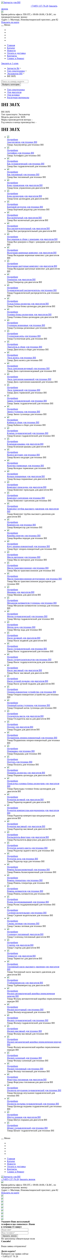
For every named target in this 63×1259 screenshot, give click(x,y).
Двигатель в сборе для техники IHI (24, 347)
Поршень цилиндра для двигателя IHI (26, 772)
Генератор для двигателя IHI (21, 279)
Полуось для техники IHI (19, 762)
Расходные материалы (18, 97)
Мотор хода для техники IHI (21, 627)
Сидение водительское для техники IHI (26, 912)
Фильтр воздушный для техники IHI (25, 1009)
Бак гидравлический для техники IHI (25, 163)
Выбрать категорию (11, 84)
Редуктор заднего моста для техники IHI (27, 848)
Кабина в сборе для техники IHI (23, 422)
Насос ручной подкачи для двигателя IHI (27, 681)
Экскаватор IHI (14, 73)
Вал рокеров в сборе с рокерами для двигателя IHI (32, 239)
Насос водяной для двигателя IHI (23, 638)
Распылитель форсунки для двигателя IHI (28, 837)
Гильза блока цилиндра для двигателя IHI (28, 303)
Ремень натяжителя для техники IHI (25, 891)
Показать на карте (10, 22)
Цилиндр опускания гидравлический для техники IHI (34, 1090)
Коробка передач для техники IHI (23, 535)
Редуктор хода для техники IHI (22, 859)
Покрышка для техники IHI (21, 751)
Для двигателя (14, 92)
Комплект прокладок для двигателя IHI (26, 487)
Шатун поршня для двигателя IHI (24, 1117)
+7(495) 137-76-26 (39, 6)
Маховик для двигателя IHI (20, 592)
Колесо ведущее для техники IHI (23, 455)
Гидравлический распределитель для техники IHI (32, 290)
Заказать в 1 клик (9, 63)
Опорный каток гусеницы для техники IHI (28, 705)
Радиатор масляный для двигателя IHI (26, 826)
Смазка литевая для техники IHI (23, 923)
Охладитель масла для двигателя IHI (25, 716)
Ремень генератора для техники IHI (24, 880)
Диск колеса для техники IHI (21, 357)
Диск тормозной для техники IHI (23, 390)
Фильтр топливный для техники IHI (25, 1069)
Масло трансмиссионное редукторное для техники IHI (34, 579)
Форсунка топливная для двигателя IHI (26, 1079)
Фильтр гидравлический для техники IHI (27, 1020)
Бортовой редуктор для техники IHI (25, 207)
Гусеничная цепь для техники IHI (24, 336)
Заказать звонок (27, 1179)
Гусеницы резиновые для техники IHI (26, 325)
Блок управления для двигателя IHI (24, 185)
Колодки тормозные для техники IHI (25, 465)
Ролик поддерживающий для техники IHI (28, 902)
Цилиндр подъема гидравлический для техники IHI (33, 1104)
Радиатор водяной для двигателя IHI (25, 799)
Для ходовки (13, 95)
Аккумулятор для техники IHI (22, 142)
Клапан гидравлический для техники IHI (27, 433)
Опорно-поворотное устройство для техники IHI (31, 692)
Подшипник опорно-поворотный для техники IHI (32, 737)
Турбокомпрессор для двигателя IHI (25, 982)
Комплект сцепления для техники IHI (26, 498)
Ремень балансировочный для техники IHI (28, 869)
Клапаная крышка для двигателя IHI (25, 444)
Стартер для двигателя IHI (20, 945)
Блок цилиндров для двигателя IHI (24, 196)
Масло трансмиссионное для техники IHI (27, 568)
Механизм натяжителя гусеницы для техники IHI (32, 603)
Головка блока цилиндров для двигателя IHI (29, 314)
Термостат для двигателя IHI (21, 956)
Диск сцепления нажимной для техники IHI (29, 379)
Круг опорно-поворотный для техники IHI (28, 546)
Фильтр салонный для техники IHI (24, 1058)
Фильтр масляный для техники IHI (24, 1031)
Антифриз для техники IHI (20, 153)
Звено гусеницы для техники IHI (23, 411)
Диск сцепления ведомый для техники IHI (28, 368)
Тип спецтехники (16, 71)
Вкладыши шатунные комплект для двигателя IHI (32, 266)
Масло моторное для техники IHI (23, 557)
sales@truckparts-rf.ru (15, 5)
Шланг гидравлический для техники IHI (27, 1128)
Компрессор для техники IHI (21, 525)
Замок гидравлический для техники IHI (27, 401)
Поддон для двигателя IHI (20, 727)
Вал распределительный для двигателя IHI (28, 228)
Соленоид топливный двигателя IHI (25, 934)
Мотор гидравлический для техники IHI (27, 616)
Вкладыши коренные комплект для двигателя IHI (31, 252)
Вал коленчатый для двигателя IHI (24, 217)
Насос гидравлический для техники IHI (27, 649)
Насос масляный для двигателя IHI (24, 670)
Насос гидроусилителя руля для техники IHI (29, 659)
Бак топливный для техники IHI (23, 174)
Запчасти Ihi (13, 68)
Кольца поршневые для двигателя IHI (26, 476)
